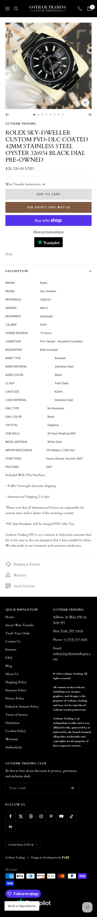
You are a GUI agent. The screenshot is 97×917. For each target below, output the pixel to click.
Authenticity (13, 747)
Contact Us (13, 641)
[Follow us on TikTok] (71, 816)
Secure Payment (24, 586)
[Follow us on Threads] (31, 816)
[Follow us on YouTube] (61, 816)
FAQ (8, 658)
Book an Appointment (22, 906)
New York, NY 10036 (68, 631)
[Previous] (7, 114)
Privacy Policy (14, 698)
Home (9, 617)
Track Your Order (17, 633)
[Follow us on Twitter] (21, 816)
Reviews (10, 649)
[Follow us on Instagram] (41, 816)
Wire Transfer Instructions (23, 184)
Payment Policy (15, 690)
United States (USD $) (21, 844)
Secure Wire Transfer (19, 625)
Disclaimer (12, 723)
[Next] (90, 114)
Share (9, 254)
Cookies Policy (15, 731)
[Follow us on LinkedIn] (10, 826)
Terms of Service (16, 715)
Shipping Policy (16, 682)
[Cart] (89, 9)
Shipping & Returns (27, 564)
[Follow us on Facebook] (10, 816)
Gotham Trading (20, 124)
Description (16, 271)
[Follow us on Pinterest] (51, 816)
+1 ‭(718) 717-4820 (75, 639)
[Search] (16, 9)
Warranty (20, 575)
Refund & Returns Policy (22, 706)
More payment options (48, 232)
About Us (11, 674)
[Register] (72, 788)
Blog (8, 666)
